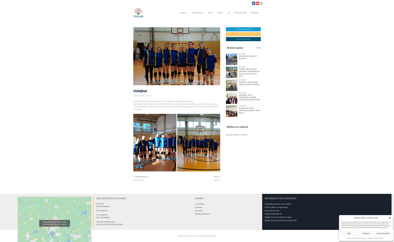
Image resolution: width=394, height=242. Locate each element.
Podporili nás (240, 13)
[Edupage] (261, 3)
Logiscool (216, 178)
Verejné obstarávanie (273, 214)
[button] (390, 218)
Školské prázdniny (202, 214)
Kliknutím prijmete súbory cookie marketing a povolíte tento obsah (55, 223)
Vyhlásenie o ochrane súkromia (375, 238)
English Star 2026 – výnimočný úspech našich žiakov (249, 110)
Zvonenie (199, 211)
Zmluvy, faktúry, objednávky (276, 207)
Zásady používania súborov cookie (357, 238)
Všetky (258, 48)
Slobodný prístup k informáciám (278, 204)
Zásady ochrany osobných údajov (278, 217)
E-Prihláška (199, 204)
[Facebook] (253, 3)
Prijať (349, 233)
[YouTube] (257, 3)
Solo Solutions (211, 236)
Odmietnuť (366, 233)
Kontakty (255, 13)
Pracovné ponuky (272, 211)
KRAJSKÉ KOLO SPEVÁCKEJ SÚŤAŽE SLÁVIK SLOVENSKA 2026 (249, 97)
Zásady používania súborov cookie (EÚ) (281, 220)
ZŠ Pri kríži (141, 96)
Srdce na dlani (140, 178)
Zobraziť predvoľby (383, 233)
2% (229, 13)
